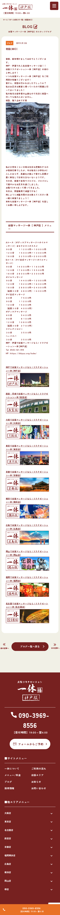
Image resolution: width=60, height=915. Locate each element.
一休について (11, 768)
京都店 (7, 846)
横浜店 (7, 872)
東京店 (7, 821)
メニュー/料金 (12, 775)
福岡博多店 (9, 855)
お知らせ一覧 (18, 19)
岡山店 (7, 880)
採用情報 (9, 788)
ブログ (8, 781)
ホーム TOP (7, 19)
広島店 (7, 863)
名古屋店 (8, 830)
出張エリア (37, 775)
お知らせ (36, 781)
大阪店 (7, 813)
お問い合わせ (38, 788)
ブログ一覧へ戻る (30, 646)
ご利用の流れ (38, 768)
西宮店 (7, 838)
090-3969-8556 (31, 908)
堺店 (6, 889)
